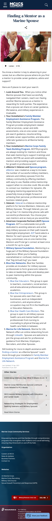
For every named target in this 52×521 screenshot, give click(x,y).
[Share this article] (26, 27)
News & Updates (8, 456)
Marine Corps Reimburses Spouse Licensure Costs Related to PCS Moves (23, 386)
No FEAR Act (22, 509)
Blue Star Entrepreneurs (21, 293)
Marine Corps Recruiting (11, 478)
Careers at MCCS (8, 454)
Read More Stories (12, 412)
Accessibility (22, 514)
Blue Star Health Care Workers (24, 311)
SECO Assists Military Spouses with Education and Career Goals (23, 395)
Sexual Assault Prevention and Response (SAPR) (19, 483)
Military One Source (9, 480)
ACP (33, 233)
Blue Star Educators (19, 281)
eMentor (10, 170)
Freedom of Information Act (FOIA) (29, 511)
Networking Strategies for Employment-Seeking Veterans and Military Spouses (21, 404)
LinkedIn (19, 335)
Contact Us (6, 461)
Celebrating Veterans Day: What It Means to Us (24, 378)
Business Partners (8, 458)
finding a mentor (10, 352)
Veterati (19, 203)
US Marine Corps (8, 476)
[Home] (16, 5)
